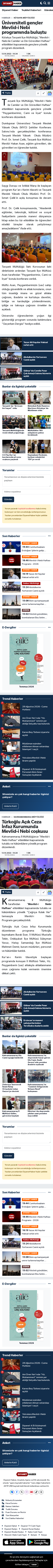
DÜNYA (26, 610)
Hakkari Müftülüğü (31, 583)
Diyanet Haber (10, 10)
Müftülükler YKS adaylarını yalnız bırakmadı (36, 433)
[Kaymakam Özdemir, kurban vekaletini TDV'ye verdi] (39, 446)
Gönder (8, 499)
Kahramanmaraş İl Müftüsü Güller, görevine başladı (10, 1113)
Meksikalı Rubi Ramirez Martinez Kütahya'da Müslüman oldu (39, 408)
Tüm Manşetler (12, 1515)
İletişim (34, 1535)
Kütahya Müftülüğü (24, 18)
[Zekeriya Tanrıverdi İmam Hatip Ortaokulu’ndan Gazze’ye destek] (13, 1076)
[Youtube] (31, 1492)
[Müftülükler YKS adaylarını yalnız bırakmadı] (39, 422)
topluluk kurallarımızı (27, 509)
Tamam (34, 1564)
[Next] (12, 1492)
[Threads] (41, 1492)
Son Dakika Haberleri (15, 1518)
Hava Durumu (11, 1503)
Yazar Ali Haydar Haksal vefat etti (33, 576)
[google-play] (39, 1543)
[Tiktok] (36, 1492)
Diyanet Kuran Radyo (31, 1529)
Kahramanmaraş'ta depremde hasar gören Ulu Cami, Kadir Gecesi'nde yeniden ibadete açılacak (39, 1060)
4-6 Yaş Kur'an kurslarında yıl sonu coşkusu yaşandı (11, 457)
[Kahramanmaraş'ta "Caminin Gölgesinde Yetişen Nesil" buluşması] (39, 1076)
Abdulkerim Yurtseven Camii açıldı (33, 589)
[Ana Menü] (49, 3)
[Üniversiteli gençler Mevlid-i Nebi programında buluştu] (26, 74)
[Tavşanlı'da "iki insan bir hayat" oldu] (13, 397)
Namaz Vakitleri (12, 1506)
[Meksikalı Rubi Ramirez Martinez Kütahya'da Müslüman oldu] (39, 397)
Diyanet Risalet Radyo (14, 1532)
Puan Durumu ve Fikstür (16, 1512)
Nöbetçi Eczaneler (14, 1500)
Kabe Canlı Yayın (35, 1532)
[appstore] (14, 1543)
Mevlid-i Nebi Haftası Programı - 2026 (36, 562)
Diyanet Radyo (10, 1529)
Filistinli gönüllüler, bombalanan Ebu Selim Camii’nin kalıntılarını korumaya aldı (35, 616)
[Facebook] (17, 1492)
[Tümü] (49, 536)
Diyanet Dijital (10, 1526)
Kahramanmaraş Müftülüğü (29, 817)
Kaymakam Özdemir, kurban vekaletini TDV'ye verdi (37, 457)
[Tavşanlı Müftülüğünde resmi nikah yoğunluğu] (13, 422)
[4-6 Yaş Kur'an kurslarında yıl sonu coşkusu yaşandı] (13, 446)
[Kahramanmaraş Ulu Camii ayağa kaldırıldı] (13, 1047)
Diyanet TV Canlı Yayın (30, 1526)
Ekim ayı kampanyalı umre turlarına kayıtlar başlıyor (35, 603)
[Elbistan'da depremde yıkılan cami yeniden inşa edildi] (39, 1103)
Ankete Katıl (10, 806)
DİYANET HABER (30, 543)
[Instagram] (26, 1492)
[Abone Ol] (49, 93)
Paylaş (8, 93)
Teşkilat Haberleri (31, 10)
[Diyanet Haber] (12, 3)
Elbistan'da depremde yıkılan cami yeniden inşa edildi (38, 1113)
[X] (21, 1492)
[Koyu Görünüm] (41, 3)
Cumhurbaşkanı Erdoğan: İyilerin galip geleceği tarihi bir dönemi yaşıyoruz (35, 549)
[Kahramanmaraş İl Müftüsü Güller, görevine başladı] (13, 1103)
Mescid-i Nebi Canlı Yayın (15, 1535)
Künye (44, 1535)
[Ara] (44, 3)
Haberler (6, 18)
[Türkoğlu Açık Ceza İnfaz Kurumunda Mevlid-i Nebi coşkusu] (26, 873)
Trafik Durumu (12, 1509)
